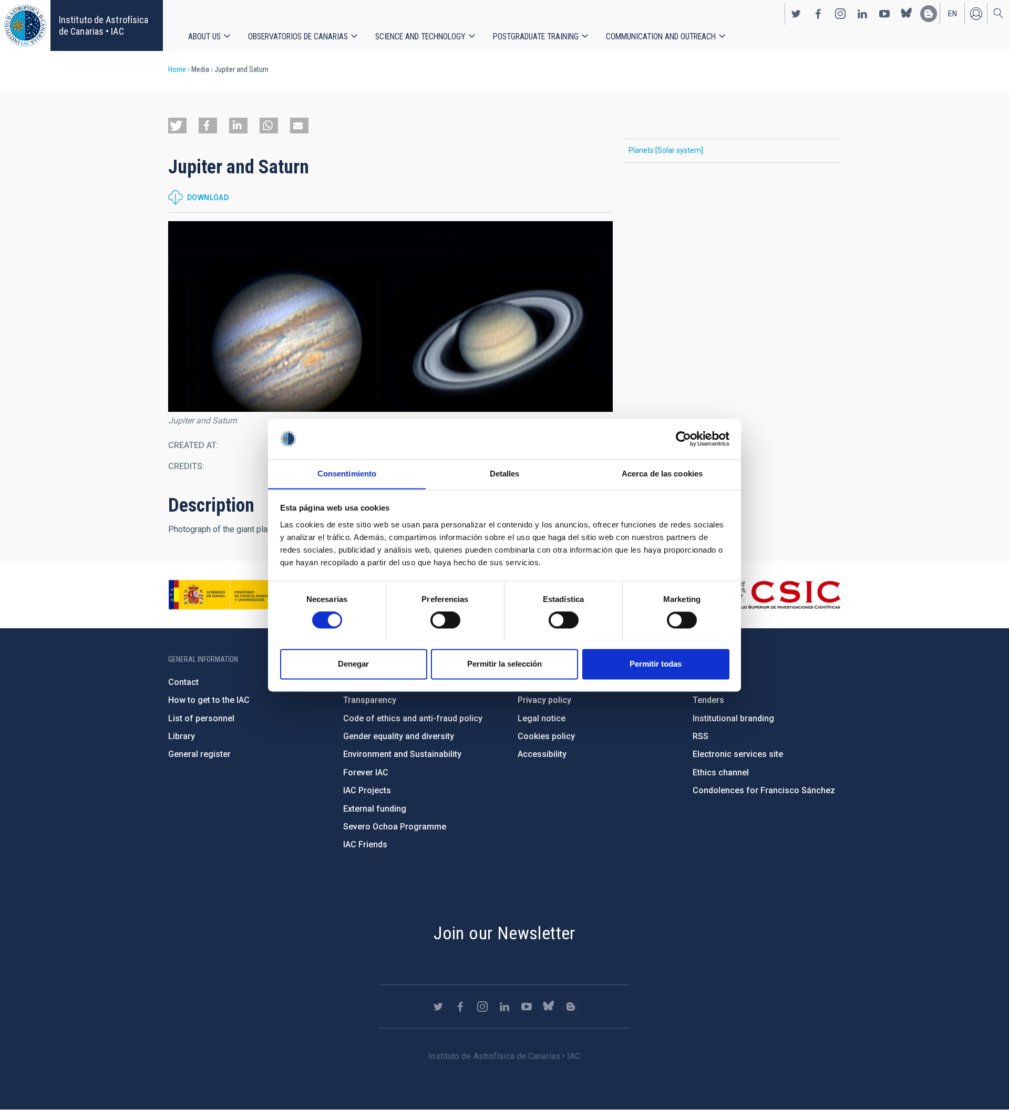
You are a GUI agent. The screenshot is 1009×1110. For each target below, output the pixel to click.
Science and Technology (420, 37)
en (952, 13)
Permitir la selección (504, 663)
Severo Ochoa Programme (394, 827)
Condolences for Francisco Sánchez (764, 790)
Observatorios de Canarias (298, 37)
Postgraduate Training (536, 37)
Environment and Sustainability (402, 754)
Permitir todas (656, 663)
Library (181, 736)
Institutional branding (733, 718)
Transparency (369, 700)
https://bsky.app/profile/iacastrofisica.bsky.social (906, 14)
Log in (976, 14)
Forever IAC (365, 772)
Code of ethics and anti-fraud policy (412, 718)
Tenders (708, 700)
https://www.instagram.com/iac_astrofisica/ (840, 14)
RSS (700, 736)
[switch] (445, 619)
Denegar (353, 663)
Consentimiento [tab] (346, 473)
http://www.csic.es (783, 594)
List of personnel (201, 718)
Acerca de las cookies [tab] (662, 473)
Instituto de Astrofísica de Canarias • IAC (103, 25)
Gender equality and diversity (398, 736)
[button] (177, 125)
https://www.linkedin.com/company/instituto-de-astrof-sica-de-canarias (862, 14)
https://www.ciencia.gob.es (226, 594)
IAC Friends (365, 844)
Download (208, 197)
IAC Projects (367, 790)
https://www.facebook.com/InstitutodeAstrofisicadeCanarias (818, 14)
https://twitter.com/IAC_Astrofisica (796, 14)
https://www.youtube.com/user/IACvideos (884, 14)
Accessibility (542, 754)
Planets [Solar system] (666, 150)
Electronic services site (738, 754)
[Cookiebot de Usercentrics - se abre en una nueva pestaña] (683, 439)
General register (199, 754)
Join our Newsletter (504, 932)
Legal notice (541, 718)
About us (204, 37)
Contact (183, 682)
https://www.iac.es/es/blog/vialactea (929, 14)
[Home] (25, 25)
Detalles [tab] (505, 473)
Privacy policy (544, 700)
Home (177, 69)
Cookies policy (546, 736)
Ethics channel (721, 772)
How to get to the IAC (209, 700)
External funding (374, 809)
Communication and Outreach (661, 37)
